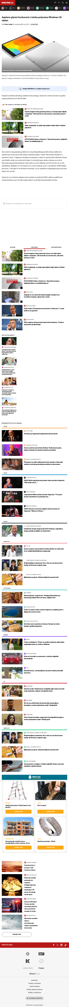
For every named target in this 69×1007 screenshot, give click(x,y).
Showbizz (23, 8)
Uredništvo (34, 980)
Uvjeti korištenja (34, 986)
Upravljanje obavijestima (35, 998)
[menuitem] (62, 2)
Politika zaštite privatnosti (34, 989)
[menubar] (62, 2)
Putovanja (42, 8)
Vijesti (6, 8)
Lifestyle (32, 8)
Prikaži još (17, 934)
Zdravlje (51, 8)
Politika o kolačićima (34, 992)
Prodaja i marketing (34, 983)
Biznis (59, 8)
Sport (14, 8)
